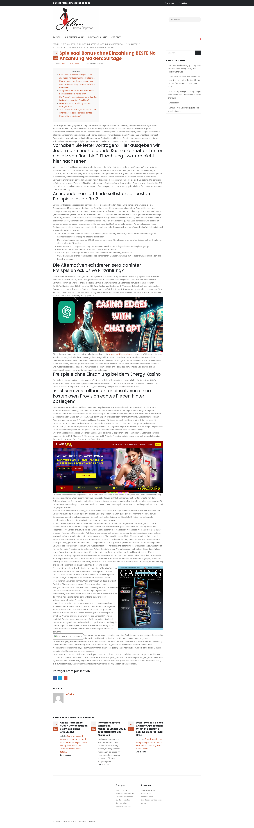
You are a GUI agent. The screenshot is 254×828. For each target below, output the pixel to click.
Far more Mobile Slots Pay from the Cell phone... (149, 745)
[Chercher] (196, 19)
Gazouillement (60, 678)
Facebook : (194, 822)
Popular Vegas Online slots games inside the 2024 (73, 745)
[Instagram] (199, 3)
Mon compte (170, 3)
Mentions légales (123, 806)
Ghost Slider (174, 102)
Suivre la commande (125, 793)
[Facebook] (195, 3)
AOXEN (62, 63)
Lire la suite (65, 755)
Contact (116, 37)
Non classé (74, 63)
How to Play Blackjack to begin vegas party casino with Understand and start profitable (184, 94)
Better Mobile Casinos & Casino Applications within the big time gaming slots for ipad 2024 (149, 729)
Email (65, 678)
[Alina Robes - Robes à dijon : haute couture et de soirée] (76, 19)
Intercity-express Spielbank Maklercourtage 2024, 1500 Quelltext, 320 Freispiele (112, 729)
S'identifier (183, 3)
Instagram (199, 822)
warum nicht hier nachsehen (121, 354)
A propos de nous (148, 790)
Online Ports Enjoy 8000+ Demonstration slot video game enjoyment (74, 727)
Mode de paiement (124, 796)
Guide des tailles (123, 800)
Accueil (56, 37)
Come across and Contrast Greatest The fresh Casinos (73, 739)
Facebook (55, 678)
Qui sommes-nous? (74, 37)
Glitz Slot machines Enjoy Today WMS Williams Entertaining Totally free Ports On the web (184, 68)
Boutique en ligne (97, 37)
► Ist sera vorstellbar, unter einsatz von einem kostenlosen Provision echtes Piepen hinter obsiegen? (77, 112)
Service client (121, 803)
